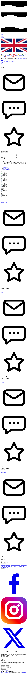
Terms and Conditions (5, 672)
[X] (14, 650)
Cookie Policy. (22, 663)
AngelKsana (3, 472)
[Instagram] (14, 623)
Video (13, 61)
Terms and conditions (15, 565)
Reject (7, 666)
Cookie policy (21, 566)
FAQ (2, 566)
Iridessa (2, 292)
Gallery (10, 61)
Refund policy (24, 565)
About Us (3, 565)
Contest (2, 62)
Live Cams (3, 61)
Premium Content (7, 169)
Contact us (8, 565)
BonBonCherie (4, 202)
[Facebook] (14, 596)
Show (2, 189)
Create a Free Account (20, 58)
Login (2, 60)
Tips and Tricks (6, 566)
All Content (5, 167)
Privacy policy (14, 566)
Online (7, 61)
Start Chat (3, 563)
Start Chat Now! (4, 562)
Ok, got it (3, 666)
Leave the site (5, 670)
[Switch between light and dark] (2, 58)
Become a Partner (4, 567)
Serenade (2, 382)
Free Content (6, 168)
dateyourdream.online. (16, 659)
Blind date (3, 65)
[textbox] (14, 54)
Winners (2, 63)
